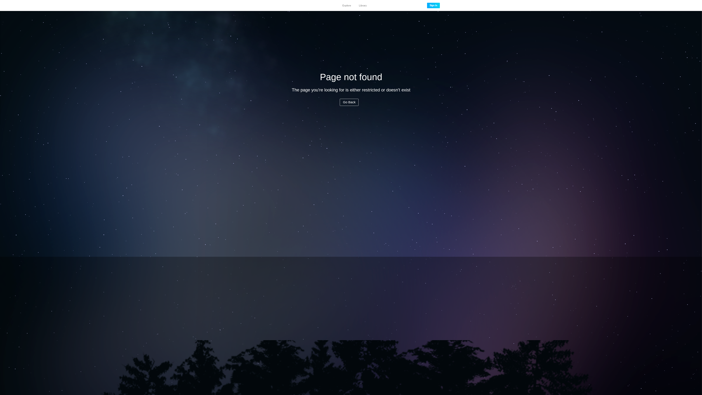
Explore (346, 5)
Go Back (349, 102)
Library (363, 5)
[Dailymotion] (272, 5)
